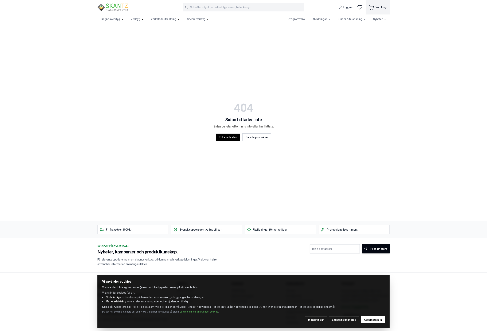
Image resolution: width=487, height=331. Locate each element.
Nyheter (378, 19)
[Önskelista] (360, 7)
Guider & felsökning (350, 19)
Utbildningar (319, 19)
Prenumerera (378, 248)
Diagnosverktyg (110, 19)
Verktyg (135, 19)
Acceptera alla (373, 319)
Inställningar (316, 319)
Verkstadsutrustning (163, 19)
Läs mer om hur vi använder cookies (199, 311)
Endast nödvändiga (344, 319)
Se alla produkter (257, 137)
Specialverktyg (196, 19)
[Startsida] (112, 7)
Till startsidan (228, 137)
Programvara (296, 19)
